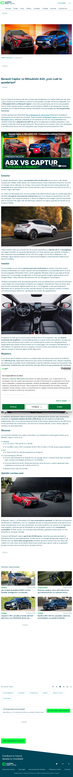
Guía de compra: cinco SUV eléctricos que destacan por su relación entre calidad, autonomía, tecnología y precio (52, 574)
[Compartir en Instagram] (56, 686)
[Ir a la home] (7, 2)
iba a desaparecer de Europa (37, 115)
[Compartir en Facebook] (63, 686)
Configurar (35, 407)
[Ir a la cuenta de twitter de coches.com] (57, 764)
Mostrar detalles (61, 401)
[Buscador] (70, 3)
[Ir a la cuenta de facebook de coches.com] (69, 764)
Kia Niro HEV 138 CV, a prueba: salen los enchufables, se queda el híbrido (51, 599)
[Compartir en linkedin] (67, 686)
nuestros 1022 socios (17, 379)
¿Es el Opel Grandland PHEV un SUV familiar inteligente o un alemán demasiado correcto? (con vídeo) (17, 574)
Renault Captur (51, 117)
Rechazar (13, 407)
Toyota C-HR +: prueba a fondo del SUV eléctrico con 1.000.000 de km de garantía (18, 599)
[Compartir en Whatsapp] (70, 686)
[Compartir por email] (52, 686)
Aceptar (59, 407)
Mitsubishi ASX (7, 119)
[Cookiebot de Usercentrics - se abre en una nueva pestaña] (62, 368)
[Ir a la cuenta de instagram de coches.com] (63, 764)
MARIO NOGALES (7, 58)
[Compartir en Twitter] (60, 686)
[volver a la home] (9, 763)
